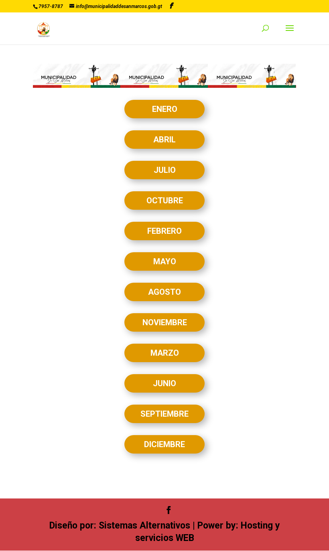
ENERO (164, 109)
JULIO (165, 170)
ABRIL (164, 139)
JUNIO (164, 383)
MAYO (164, 261)
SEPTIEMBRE (164, 414)
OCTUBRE (164, 200)
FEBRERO (164, 231)
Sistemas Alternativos (144, 525)
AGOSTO (164, 292)
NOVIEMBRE (164, 322)
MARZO (164, 353)
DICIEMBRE (164, 444)
